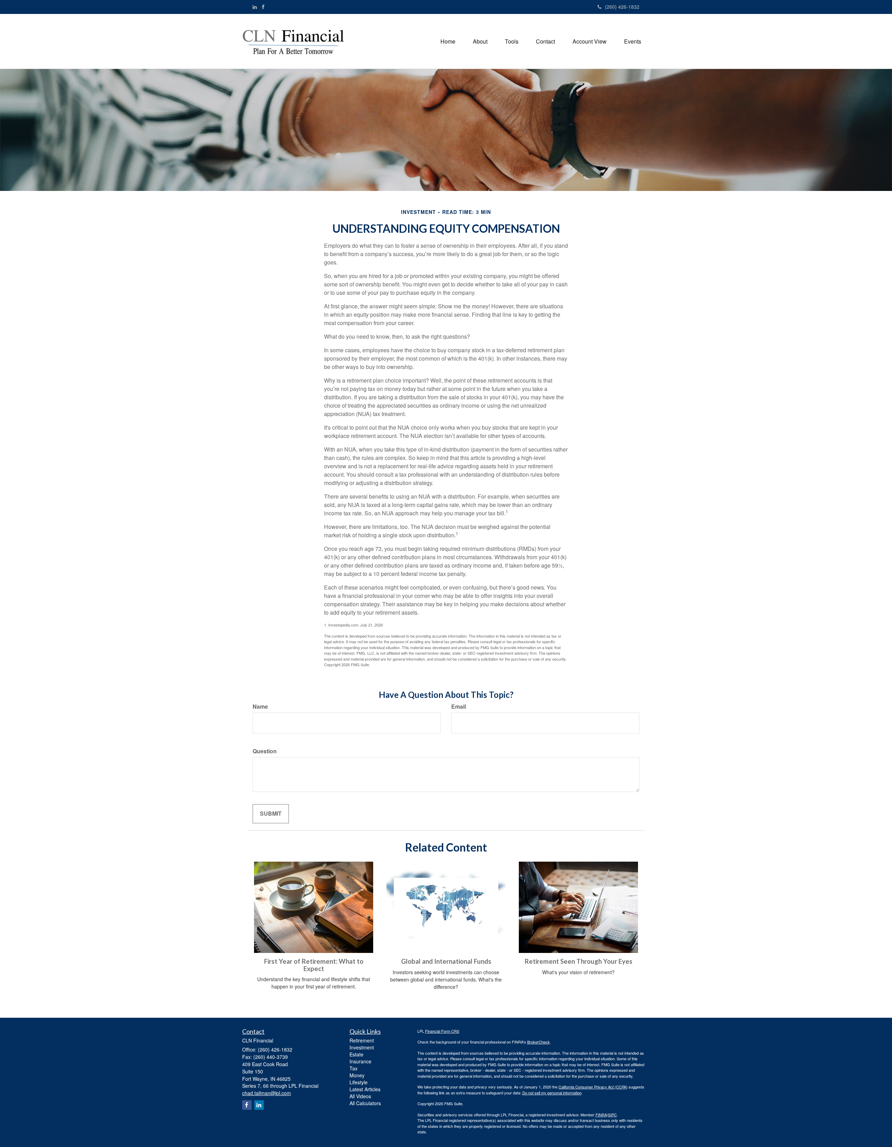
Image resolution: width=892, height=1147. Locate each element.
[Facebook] (263, 6)
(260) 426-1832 (622, 6)
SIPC (612, 1114)
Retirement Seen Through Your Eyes (578, 961)
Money (356, 1075)
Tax (353, 1068)
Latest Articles (364, 1089)
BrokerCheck (538, 1042)
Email (458, 706)
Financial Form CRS (442, 1031)
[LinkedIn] (255, 6)
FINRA (601, 1114)
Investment (361, 1047)
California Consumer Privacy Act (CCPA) (593, 1087)
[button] (480, 41)
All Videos (360, 1096)
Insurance (360, 1061)
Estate (356, 1054)
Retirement (361, 1040)
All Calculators (365, 1103)
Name (260, 706)
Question (265, 751)
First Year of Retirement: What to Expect (313, 964)
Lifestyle (358, 1082)
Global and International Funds (446, 961)
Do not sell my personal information (552, 1092)
